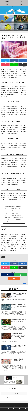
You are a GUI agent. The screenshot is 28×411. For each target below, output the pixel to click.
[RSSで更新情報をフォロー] (14, 278)
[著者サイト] (7, 274)
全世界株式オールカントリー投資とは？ (15, 206)
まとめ (6, 221)
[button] (25, 228)
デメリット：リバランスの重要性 (13, 219)
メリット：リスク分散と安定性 (13, 208)
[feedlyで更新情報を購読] (20, 274)
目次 (12, 203)
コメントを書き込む (14, 393)
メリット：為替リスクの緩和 (12, 213)
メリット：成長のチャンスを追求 (13, 210)
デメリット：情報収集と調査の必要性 (14, 215)
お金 (3, 256)
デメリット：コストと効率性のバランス (15, 217)
